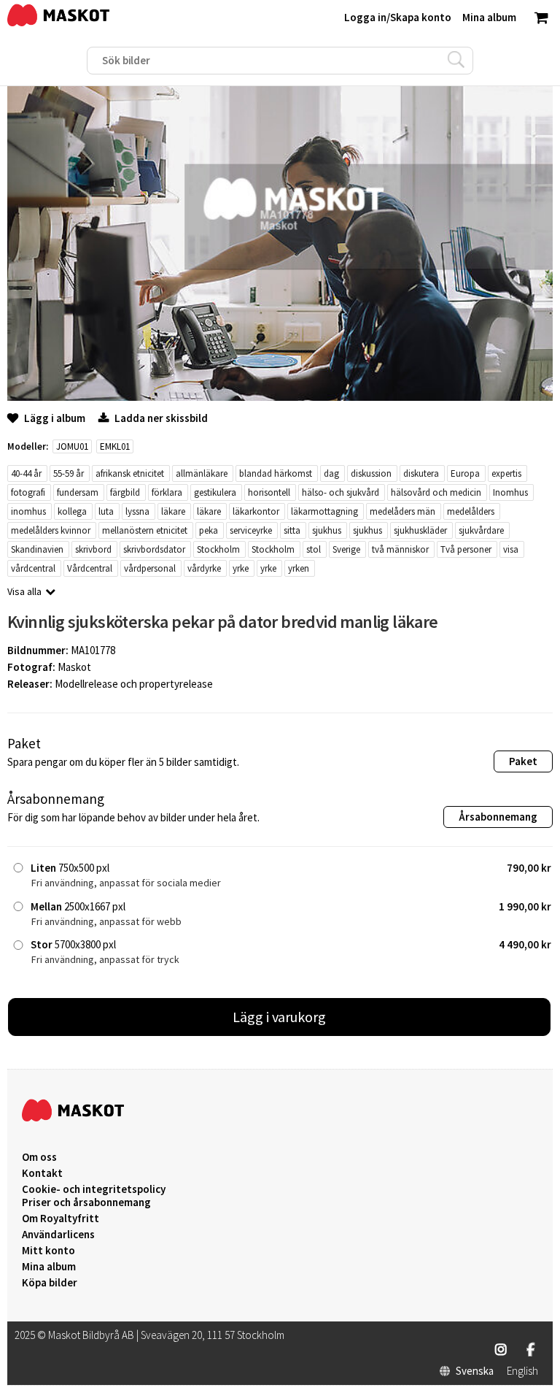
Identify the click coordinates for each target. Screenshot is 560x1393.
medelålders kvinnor (50, 530)
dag (331, 473)
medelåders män (402, 511)
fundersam (77, 492)
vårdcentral (33, 568)
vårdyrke (204, 568)
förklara (167, 492)
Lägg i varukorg (279, 1017)
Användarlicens (58, 1234)
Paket (523, 761)
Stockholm (218, 549)
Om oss (39, 1157)
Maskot (74, 667)
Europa (465, 473)
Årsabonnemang (498, 817)
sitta (292, 530)
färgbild (125, 492)
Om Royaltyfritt (60, 1218)
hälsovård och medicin (436, 492)
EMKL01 (115, 446)
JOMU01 (72, 446)
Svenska (475, 1371)
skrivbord (93, 549)
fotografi (28, 492)
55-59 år (68, 473)
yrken (298, 568)
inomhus (28, 511)
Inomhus (510, 492)
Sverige (346, 549)
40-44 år (26, 473)
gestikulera (215, 492)
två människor (400, 549)
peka (208, 530)
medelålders (470, 511)
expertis (506, 473)
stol (313, 549)
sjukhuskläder (420, 530)
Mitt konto (48, 1250)
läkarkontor (256, 511)
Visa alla (24, 591)
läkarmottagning (324, 511)
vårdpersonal (150, 568)
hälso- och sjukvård (340, 492)
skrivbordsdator (154, 549)
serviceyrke (251, 530)
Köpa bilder (49, 1282)
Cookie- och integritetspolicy (94, 1189)
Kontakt (42, 1173)
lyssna (137, 511)
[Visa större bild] (280, 397)
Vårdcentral (89, 568)
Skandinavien (37, 549)
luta (106, 511)
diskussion (371, 473)
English (522, 1371)
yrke (241, 568)
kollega (72, 511)
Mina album (49, 1266)
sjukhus (326, 530)
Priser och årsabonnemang (86, 1202)
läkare (173, 511)
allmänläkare (202, 473)
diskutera (421, 473)
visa (510, 549)
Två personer (465, 549)
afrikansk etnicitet (130, 473)
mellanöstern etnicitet (144, 530)
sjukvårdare (481, 530)
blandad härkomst (275, 473)
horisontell (269, 492)
